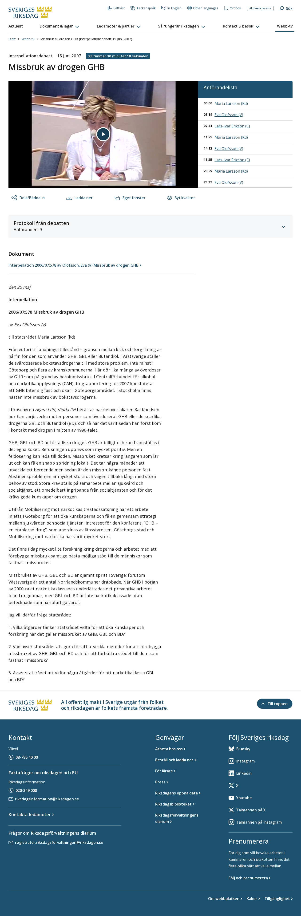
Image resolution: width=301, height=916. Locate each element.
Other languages (205, 8)
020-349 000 (26, 790)
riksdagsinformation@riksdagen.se (47, 799)
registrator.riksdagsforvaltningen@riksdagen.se (59, 842)
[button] (59, 26)
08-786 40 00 (27, 757)
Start (12, 39)
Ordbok (235, 8)
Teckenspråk (146, 8)
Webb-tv (28, 39)
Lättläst (119, 8)
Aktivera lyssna (260, 8)
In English (174, 8)
